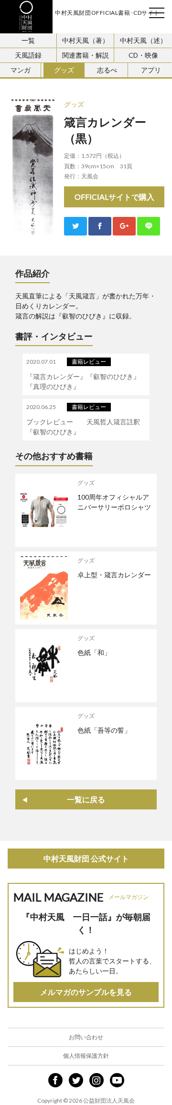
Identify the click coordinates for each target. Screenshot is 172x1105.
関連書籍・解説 (85, 55)
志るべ (107, 70)
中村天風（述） (143, 40)
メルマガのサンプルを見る (86, 991)
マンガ (21, 70)
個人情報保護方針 (86, 1055)
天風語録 (28, 55)
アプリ (151, 70)
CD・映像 (143, 55)
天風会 (26, 16)
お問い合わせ (86, 1037)
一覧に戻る (86, 799)
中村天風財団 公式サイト (86, 858)
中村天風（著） (85, 40)
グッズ (64, 70)
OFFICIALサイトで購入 (114, 196)
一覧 (28, 40)
